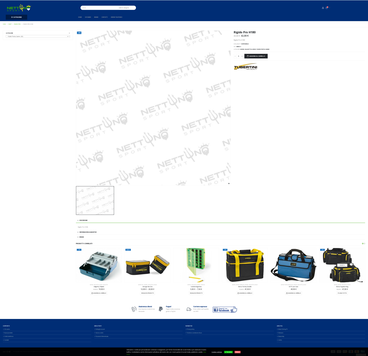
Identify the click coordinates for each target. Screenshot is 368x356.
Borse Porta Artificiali (238, 284)
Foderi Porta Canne (262, 49)
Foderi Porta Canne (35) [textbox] (37, 36)
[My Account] (323, 8)
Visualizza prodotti (99, 293)
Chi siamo (88, 17)
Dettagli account (100, 329)
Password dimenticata (102, 336)
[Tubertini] (246, 66)
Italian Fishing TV (283, 329)
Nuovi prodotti (8, 333)
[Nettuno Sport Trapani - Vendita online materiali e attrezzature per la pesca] (19, 7)
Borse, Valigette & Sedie (248, 49)
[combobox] (38, 36)
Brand (96, 17)
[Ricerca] (133, 8)
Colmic (280, 340)
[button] (363, 243)
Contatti (104, 17)
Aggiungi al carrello (257, 56)
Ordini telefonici (116, 17)
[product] (147, 265)
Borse (185, 284)
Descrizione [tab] (83, 220)
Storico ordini (99, 333)
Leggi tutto (294, 293)
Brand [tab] (81, 237)
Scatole (154, 284)
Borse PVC (92, 284)
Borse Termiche (191, 284)
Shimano (280, 333)
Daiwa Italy (281, 336)
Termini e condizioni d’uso (194, 333)
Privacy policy (190, 329)
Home (80, 17)
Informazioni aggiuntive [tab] (88, 232)
